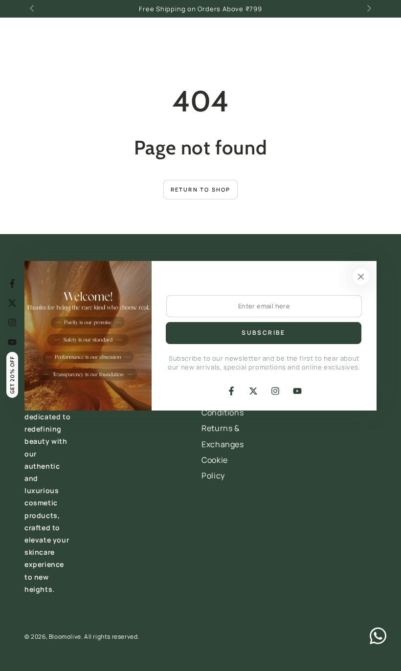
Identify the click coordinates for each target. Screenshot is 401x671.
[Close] (361, 276)
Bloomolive (65, 636)
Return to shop (201, 189)
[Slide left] (32, 9)
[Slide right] (368, 9)
